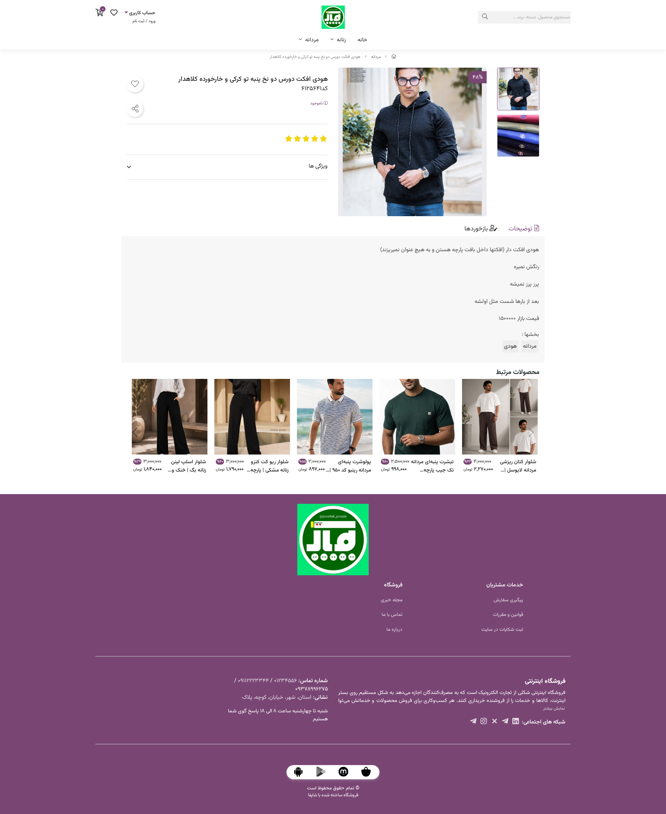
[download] (301, 772)
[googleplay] (324, 772)
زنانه (341, 40)
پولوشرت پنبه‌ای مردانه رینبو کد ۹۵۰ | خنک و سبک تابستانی (348, 466)
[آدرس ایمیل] (505, 722)
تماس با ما (392, 614)
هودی (510, 346)
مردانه (312, 40)
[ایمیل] (515, 722)
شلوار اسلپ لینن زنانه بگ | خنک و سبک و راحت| (188, 466)
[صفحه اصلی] (393, 57)
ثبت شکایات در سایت (502, 629)
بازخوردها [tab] (476, 229)
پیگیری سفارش (508, 600)
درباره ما (394, 629)
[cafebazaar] (369, 772)
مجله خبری (391, 600)
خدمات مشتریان (504, 585)
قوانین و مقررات (508, 614)
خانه (362, 40)
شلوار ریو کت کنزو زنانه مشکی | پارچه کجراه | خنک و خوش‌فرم (269, 466)
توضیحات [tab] (521, 229)
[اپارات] (473, 722)
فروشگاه (393, 585)
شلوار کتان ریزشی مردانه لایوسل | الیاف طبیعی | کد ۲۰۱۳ (518, 466)
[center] (485, 17)
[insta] (494, 722)
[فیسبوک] (483, 722)
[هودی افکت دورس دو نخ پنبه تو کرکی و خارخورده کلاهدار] (333, 539)
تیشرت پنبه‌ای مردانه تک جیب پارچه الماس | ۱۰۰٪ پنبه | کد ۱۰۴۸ (432, 466)
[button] (531, 432)
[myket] (347, 772)
